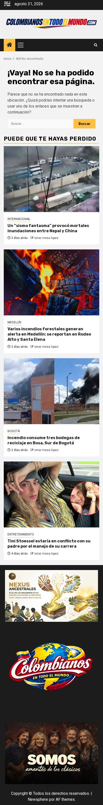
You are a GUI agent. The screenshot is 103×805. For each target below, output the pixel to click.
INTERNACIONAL (19, 219)
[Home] (9, 45)
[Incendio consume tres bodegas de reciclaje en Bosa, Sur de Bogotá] (51, 391)
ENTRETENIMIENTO (21, 534)
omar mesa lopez (46, 238)
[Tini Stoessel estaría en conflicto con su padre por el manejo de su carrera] (51, 494)
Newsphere (38, 799)
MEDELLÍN (14, 322)
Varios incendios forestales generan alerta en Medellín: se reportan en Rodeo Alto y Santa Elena (49, 334)
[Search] (95, 45)
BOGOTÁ (14, 431)
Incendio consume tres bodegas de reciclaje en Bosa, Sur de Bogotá (44, 440)
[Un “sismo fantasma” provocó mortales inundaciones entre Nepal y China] (51, 179)
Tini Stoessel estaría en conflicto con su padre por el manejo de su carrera (49, 544)
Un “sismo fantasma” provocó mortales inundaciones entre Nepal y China (48, 228)
